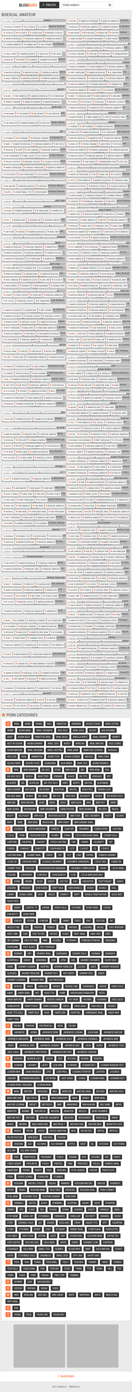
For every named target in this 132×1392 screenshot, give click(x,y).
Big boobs (45, 789)
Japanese (19, 1032)
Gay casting (75, 238)
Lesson (8, 295)
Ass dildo (44, 54)
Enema (45, 907)
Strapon (9, 367)
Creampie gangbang (78, 861)
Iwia (82, 482)
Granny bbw (37, 979)
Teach (111, 351)
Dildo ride (117, 894)
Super (8, 192)
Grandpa (110, 953)
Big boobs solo (115, 796)
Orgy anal (109, 407)
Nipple (108, 706)
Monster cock (114, 1124)
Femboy (51, 927)
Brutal (73, 789)
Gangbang (61, 953)
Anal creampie (44, 730)
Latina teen (104, 688)
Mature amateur (115, 156)
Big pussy (24, 815)
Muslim (55, 1111)
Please (8, 211)
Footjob (100, 920)
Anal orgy (87, 226)
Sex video (59, 144)
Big (22, 783)
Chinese (55, 828)
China (67, 835)
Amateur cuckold (78, 186)
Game (10, 966)
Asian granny (34, 743)
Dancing (9, 664)
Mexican (68, 1117)
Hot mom (73, 999)
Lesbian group (93, 488)
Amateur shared (110, 27)
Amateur (74, 345)
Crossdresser (38, 835)
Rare (7, 144)
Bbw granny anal (83, 822)
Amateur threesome (79, 174)
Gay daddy (68, 973)
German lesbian (77, 688)
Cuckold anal (25, 458)
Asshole (112, 750)
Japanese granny (49, 1045)
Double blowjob (101, 280)
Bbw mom (32, 822)
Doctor (64, 881)
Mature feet (14, 1117)
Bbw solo (71, 769)
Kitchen (72, 1058)
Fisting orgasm (89, 144)
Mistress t (59, 1124)
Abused (89, 756)
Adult (72, 615)
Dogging (11, 888)
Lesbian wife (30, 310)
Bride (52, 802)
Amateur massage (78, 67)
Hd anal (74, 286)
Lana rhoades (33, 1071)
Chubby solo (110, 835)
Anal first (74, 596)
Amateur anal (76, 117)
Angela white (80, 737)
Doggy (90, 888)
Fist (27, 927)
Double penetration (95, 894)
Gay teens (22, 385)
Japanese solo (64, 1039)
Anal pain (103, 756)
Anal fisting (11, 54)
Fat (111, 920)
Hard (10, 993)
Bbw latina (13, 809)
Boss (63, 802)
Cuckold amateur (112, 428)
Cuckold (9, 33)
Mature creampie (49, 1117)
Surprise (9, 373)
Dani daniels (75, 888)
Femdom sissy (44, 584)
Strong (21, 232)
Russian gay (35, 220)
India (60, 1025)
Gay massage (56, 979)
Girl (73, 960)
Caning (84, 842)
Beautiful (87, 789)
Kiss (60, 1058)
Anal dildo (62, 737)
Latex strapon (40, 367)
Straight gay (102, 551)
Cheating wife (29, 861)
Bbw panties (20, 488)
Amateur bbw (76, 39)
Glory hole (111, 960)
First (108, 933)
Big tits (83, 776)
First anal (10, 500)
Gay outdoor (76, 48)
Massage (42, 1091)
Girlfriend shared (89, 542)
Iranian (30, 1025)
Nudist (17, 1130)
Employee (74, 132)
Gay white (30, 334)
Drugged (26, 888)
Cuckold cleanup (13, 27)
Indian (17, 1025)
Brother (70, 796)
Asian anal (25, 730)
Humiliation (13, 1006)
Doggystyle (10, 174)
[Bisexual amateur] (34, 556)
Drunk (28, 881)
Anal (7, 620)
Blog (28, 5)
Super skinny (41, 192)
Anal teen (53, 743)
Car (73, 842)
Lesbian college (53, 253)
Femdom (44, 920)
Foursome (12, 947)
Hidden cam (71, 986)
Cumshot (25, 848)
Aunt (10, 737)
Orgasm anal (31, 274)
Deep (40, 894)
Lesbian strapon (81, 1071)
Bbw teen (75, 815)
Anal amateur (94, 117)
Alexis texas (93, 723)
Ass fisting (105, 144)
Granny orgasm (110, 966)
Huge (47, 1012)
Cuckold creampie (52, 861)
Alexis (92, 730)
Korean (18, 1058)
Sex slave (19, 357)
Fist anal (56, 54)
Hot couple (21, 706)
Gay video (109, 214)
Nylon (29, 1130)
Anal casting (54, 750)
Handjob (43, 986)
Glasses (11, 973)
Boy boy (82, 334)
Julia (88, 1045)
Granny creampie (90, 960)
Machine (30, 1117)
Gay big (89, 551)
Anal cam (117, 226)
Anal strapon (11, 78)
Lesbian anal (98, 1078)
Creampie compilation (83, 868)
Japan (33, 1032)
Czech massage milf (92, 874)
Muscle (83, 1111)
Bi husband (23, 138)
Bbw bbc (11, 802)
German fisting (36, 638)
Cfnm (22, 835)
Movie (119, 1104)
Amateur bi (95, 90)
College (30, 868)
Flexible (57, 940)
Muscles (32, 679)
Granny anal (44, 953)
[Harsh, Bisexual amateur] (98, 522)
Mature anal (84, 1091)
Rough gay (75, 322)
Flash (65, 933)
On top (73, 648)
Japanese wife (27, 1045)
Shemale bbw (58, 286)
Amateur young (109, 247)
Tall (7, 679)
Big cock (29, 789)
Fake (45, 940)
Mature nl (40, 1111)
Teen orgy (105, 54)
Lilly (111, 295)
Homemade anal (94, 1012)
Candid (11, 848)
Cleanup (43, 27)
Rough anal (10, 351)
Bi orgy (90, 500)
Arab (27, 723)
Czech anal (118, 868)
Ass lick (11, 756)
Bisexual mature (50, 73)
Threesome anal (38, 512)
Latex (45, 1065)
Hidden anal (40, 536)
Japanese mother (62, 1052)
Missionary (85, 1117)
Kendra (98, 1058)
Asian (39, 723)
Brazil (115, 809)
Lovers (73, 482)
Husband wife (30, 268)
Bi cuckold (30, 27)
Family (66, 920)
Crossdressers (121, 54)
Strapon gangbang (99, 150)
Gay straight (76, 551)
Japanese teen (116, 1045)
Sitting (73, 21)
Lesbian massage (30, 1078)
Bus (107, 769)
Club (72, 700)
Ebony (17, 907)
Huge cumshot (76, 452)
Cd (95, 848)
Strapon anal (76, 196)
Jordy (10, 1045)
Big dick (103, 809)
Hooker (112, 1006)
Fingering (110, 940)
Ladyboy (32, 1065)
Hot (37, 993)
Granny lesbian (26, 966)
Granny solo (79, 953)
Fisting (30, 920)
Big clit (57, 796)
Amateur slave (57, 357)
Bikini (113, 802)
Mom (16, 1091)
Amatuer (83, 557)
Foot (88, 920)
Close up (12, 861)
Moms (115, 1117)
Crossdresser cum (107, 162)
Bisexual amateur (110, 21)
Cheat (103, 868)
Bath (9, 822)
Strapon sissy (23, 367)
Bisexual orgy (102, 226)
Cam (78, 855)
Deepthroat (105, 881)
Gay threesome (12, 156)
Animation (36, 756)
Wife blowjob (23, 373)
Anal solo (78, 730)
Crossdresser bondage (52, 868)
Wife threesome (12, 328)
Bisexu (121, 214)
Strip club (83, 700)
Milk (44, 1098)
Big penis (90, 506)
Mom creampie (100, 1111)
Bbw (16, 769)
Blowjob (34, 783)
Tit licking (116, 632)
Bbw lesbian (13, 789)
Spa (81, 407)
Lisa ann (57, 1065)
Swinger (74, 268)
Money (85, 1098)
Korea (49, 1058)
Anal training (11, 280)
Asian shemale (100, 763)
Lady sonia (67, 1078)
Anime (10, 730)
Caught (41, 842)
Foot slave (29, 947)
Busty (10, 815)
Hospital (75, 1012)
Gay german (46, 45)
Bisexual (74, 27)
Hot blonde (43, 174)
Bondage (97, 776)
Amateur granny (32, 102)
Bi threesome (115, 73)
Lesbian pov (22, 664)
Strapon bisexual (120, 150)
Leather (100, 1071)
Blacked (11, 783)
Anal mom (72, 750)
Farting (73, 927)
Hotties (51, 700)
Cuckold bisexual (119, 186)
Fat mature (10, 186)
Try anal (9, 452)
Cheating (27, 842)
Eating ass (103, 33)
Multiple (111, 201)
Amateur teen (76, 488)
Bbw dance (35, 488)
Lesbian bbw (13, 1071)
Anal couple (29, 156)
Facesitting (13, 927)
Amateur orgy (115, 340)
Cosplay (69, 828)
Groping (44, 966)
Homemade (88, 986)
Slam (115, 385)
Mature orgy (31, 434)
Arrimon (76, 723)
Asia (23, 756)
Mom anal (100, 1098)
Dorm (17, 881)
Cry (60, 855)
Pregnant (9, 114)
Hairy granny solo (78, 706)
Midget (33, 1104)
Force (78, 920)
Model (10, 1124)
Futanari (71, 940)
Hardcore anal (102, 385)
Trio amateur (21, 96)
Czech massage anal (87, 835)
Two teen (9, 385)
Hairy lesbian (50, 1006)
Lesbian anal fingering (19, 1084)
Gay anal (74, 379)
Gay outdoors (76, 673)
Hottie (41, 700)
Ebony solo (60, 907)
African (80, 743)
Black (71, 776)
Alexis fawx (13, 763)
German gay (31, 45)
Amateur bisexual (13, 39)
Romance (9, 688)
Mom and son (14, 1098)
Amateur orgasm (13, 274)
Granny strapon (89, 268)
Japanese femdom (86, 1052)
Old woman (106, 268)
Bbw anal (95, 769)
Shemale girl (112, 316)
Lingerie (11, 1078)
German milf (76, 506)
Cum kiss (42, 874)
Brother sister (56, 815)
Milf (55, 1091)
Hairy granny (34, 999)
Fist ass (117, 144)
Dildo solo (13, 901)
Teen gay (93, 54)
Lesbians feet (117, 1078)
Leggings (114, 1071)
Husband (33, 60)
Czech (10, 835)
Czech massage (37, 828)
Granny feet (51, 973)
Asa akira (66, 763)
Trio (72, 180)
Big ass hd (116, 473)
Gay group (10, 563)
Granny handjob (63, 966)
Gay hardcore (118, 551)
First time (12, 933)
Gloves (81, 966)
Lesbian (73, 274)
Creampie (84, 828)
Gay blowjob (75, 605)
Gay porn (9, 232)
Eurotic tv (31, 907)
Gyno (63, 960)
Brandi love (104, 789)
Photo (8, 446)
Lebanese (74, 201)
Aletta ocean (14, 743)
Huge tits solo (15, 1012)
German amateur (13, 45)
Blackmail (103, 783)
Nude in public (12, 494)
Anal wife (28, 328)
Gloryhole (13, 960)
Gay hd (102, 220)
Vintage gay (97, 557)
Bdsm (57, 769)
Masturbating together (43, 664)
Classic (84, 848)
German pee (116, 84)
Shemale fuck (23, 536)
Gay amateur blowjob (49, 334)
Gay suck (46, 123)
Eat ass (115, 33)
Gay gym (45, 280)
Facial (100, 927)
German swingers (98, 84)
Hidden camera (55, 999)
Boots (76, 783)
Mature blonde (32, 73)
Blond (8, 654)
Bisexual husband (40, 138)
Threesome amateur (46, 328)
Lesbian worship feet (112, 1065)
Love (48, 1071)
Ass (49, 723)
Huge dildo (117, 999)
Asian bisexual (118, 304)
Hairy (30, 986)
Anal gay (104, 174)
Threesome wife (12, 268)
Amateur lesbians (112, 488)
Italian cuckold (12, 162)
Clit (69, 855)
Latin (72, 334)
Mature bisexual (13, 73)
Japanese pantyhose (35, 1052)
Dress (51, 894)
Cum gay (106, 286)
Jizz (7, 479)
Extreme (76, 907)
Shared (73, 542)
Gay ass (73, 385)
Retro (72, 557)
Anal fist (74, 144)
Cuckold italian (51, 162)
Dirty (77, 894)
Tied (7, 220)
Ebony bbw (28, 914)
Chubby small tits (23, 192)
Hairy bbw (113, 1012)
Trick (106, 117)
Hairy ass (33, 1012)
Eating (107, 907)
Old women (23, 114)
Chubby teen (13, 868)
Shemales (25, 286)
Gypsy (20, 150)
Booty (108, 815)
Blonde (120, 815)
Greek (101, 973)
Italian (72, 1025)
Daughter (87, 881)
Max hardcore (40, 1124)
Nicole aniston (58, 1130)
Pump (7, 638)
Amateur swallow (29, 123)
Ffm (62, 927)
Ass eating (75, 33)
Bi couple (43, 156)
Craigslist (106, 373)
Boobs (98, 796)
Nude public (54, 494)
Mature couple (77, 156)
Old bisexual (54, 114)
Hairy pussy (31, 1006)
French (38, 927)
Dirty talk (57, 888)
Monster (69, 1111)
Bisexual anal (97, 78)
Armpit (116, 737)
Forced (18, 920)
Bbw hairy (63, 822)
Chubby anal (34, 855)
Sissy (7, 584)
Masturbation (59, 1098)
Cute (72, 848)
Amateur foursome (89, 21)
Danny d (64, 894)
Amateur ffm (95, 138)
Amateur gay (11, 322)
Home (62, 993)
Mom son (67, 1091)
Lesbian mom (44, 1084)
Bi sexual (109, 90)
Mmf (72, 96)
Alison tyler (32, 763)
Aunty (67, 743)
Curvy (49, 855)
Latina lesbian (121, 688)
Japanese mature (113, 1032)
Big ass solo (14, 776)
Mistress (47, 1104)
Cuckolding (36, 33)
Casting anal (14, 855)
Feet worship (47, 947)
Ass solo (63, 730)
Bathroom (29, 809)
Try (94, 174)
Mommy (26, 1111)
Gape (93, 966)
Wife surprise (40, 373)
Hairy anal (24, 993)
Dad (75, 881)
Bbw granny (30, 769)
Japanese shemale (87, 1039)
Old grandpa (76, 247)
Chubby (55, 835)
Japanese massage (18, 1039)
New (73, 1130)
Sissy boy (30, 584)
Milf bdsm (100, 467)
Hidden (56, 986)
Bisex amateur (97, 67)
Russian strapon (52, 220)
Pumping (51, 638)
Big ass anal (14, 796)
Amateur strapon (30, 78)
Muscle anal (119, 117)
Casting (117, 828)
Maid (74, 1098)
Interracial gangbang (92, 201)
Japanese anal (42, 1039)
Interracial (45, 1025)
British (88, 783)
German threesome (107, 506)
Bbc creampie (92, 815)
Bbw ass (38, 815)
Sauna (73, 407)
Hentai (102, 986)
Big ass (46, 769)
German (74, 126)
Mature (28, 1091)
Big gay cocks (76, 572)
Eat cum (123, 162)
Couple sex (75, 398)
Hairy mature (14, 999)
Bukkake (58, 776)
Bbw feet (100, 802)
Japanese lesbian (72, 1032)
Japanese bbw (110, 1039)
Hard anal (80, 1006)
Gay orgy (88, 340)
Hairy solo (96, 706)
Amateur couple (30, 280)
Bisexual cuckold (54, 33)
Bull (53, 391)
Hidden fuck (56, 536)
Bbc (83, 769)
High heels (97, 1006)
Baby (65, 783)
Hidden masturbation (82, 993)
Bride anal (22, 452)
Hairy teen (13, 1019)
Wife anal (113, 345)
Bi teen (92, 688)
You (87, 238)
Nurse (41, 1130)
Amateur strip (98, 700)
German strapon (115, 196)
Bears (29, 796)
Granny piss (86, 973)
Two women (38, 114)
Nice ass (9, 419)
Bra (89, 802)
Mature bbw (94, 1124)
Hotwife (21, 60)
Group (27, 960)
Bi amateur (123, 232)
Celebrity (99, 842)
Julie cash (13, 1052)
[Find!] (109, 5)
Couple (8, 706)
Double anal (84, 280)
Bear (42, 802)
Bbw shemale (11, 286)
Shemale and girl (78, 316)
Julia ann (93, 1032)
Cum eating (89, 162)
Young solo (120, 706)
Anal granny (100, 737)
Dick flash (41, 888)
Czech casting (58, 842)
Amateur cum (88, 694)
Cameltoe (116, 861)
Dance (8, 488)
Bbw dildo (76, 802)
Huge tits (49, 993)
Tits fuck (118, 440)
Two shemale (96, 316)
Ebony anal (92, 907)
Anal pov (82, 763)
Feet (55, 920)
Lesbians (72, 1065)
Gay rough (36, 351)
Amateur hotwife (49, 60)
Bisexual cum (120, 286)
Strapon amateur (50, 78)
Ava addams (108, 730)
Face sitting (31, 940)
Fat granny (13, 940)
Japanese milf (72, 1045)
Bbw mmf (116, 96)
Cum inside (26, 874)
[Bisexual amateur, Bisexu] (98, 369)
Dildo (40, 881)
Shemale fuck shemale (80, 440)
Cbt (111, 842)
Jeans (99, 1045)
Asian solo (24, 737)
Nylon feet (86, 1130)
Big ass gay (89, 33)
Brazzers (43, 776)
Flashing (87, 927)
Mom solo (101, 1117)
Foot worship (116, 927)
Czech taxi (100, 861)
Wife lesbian (46, 310)
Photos (18, 446)
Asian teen (53, 756)
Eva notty (12, 914)
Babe (20, 822)
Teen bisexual (108, 274)
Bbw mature (27, 802)
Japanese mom (50, 1032)
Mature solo (117, 1091)
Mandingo (72, 1104)
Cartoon (12, 842)
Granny (18, 953)
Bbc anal (43, 796)
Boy (109, 776)
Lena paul (61, 1071)
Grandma (41, 960)
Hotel (102, 993)
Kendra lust (34, 1058)
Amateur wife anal (46, 518)
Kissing (85, 1058)
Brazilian (48, 822)
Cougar (11, 874)
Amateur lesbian (13, 310)
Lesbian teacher (96, 351)
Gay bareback (76, 446)
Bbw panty (49, 488)
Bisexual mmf (84, 96)
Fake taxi (95, 933)
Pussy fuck (92, 373)
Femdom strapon (90, 940)
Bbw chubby (112, 39)
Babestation (67, 809)
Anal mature (97, 743)
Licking (81, 1078)
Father (53, 933)
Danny (10, 894)
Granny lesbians (12, 102)
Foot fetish (38, 933)
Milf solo (32, 1098)
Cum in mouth (57, 848)
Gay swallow (11, 123)
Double (103, 888)
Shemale (9, 536)
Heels (66, 1006)
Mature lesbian (15, 1104)
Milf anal (105, 1104)
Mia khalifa (89, 1104)
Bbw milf (43, 186)
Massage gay (76, 494)
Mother (100, 1091)
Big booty (85, 796)
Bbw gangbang (41, 286)
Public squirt (22, 295)
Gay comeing (32, 150)
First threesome (77, 73)
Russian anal (19, 220)
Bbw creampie (48, 809)
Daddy (51, 881)
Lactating (50, 1078)
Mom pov (12, 1111)
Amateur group (24, 419)
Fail (7, 379)
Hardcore (60, 1012)
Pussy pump (19, 638)
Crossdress (75, 162)
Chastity (40, 848)
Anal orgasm (35, 750)
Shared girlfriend (110, 542)
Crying (89, 855)
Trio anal (38, 506)
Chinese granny (107, 855)
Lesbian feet (89, 1065)
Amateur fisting (28, 54)
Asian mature (14, 750)
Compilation (100, 828)
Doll (114, 888)
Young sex (37, 295)
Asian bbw (50, 763)
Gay (29, 953)
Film (25, 933)
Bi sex (8, 96)
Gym (53, 960)
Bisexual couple (90, 253)
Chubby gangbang (94, 39)
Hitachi (18, 986)
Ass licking (115, 743)
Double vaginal (77, 54)
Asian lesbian (72, 756)
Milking (23, 1124)
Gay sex (24, 351)
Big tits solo (51, 783)
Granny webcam (30, 973)
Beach (29, 776)
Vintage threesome (35, 168)
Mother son (76, 1124)
